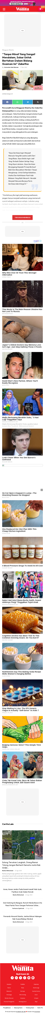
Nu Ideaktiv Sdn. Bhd (21, 1011)
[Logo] (22, 8)
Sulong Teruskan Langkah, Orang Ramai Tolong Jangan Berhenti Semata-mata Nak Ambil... (21, 865)
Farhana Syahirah (18, 908)
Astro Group (37, 1011)
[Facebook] (12, 977)
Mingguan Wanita (8, 50)
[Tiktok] (24, 977)
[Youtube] (28, 977)
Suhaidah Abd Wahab (11, 67)
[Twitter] (20, 977)
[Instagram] (16, 977)
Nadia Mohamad (7, 870)
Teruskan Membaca (22, 217)
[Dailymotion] (33, 977)
